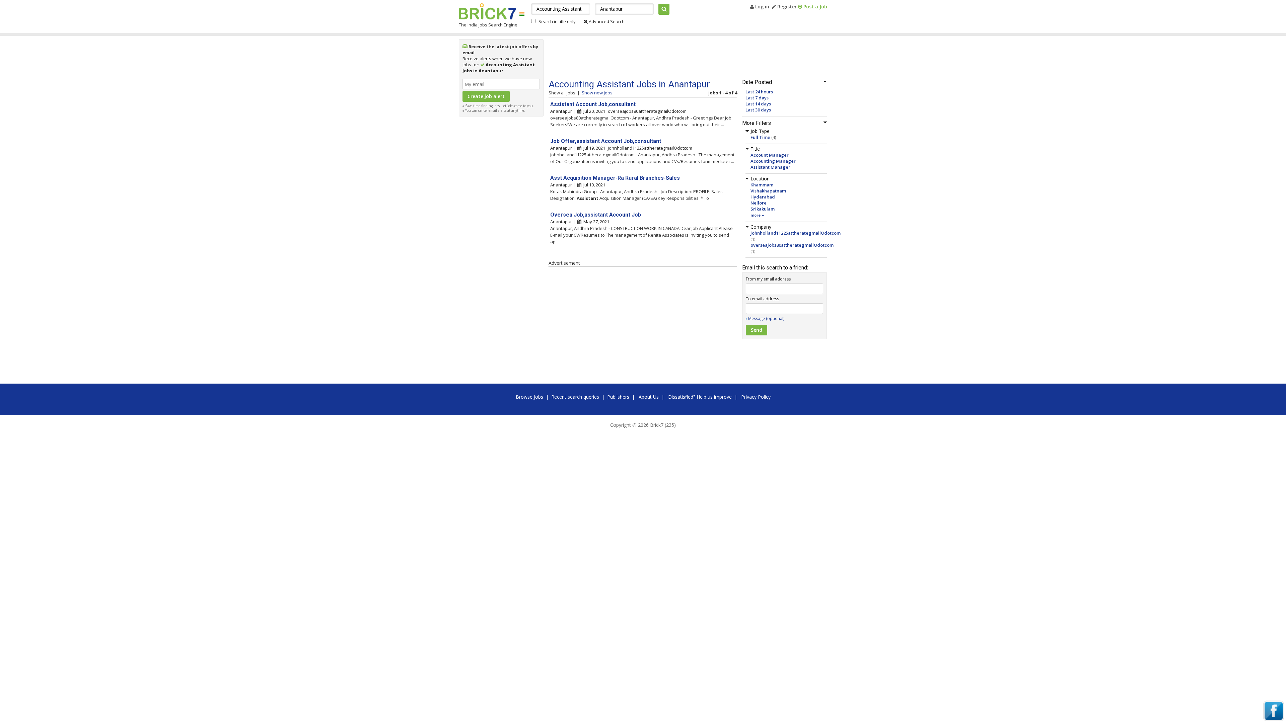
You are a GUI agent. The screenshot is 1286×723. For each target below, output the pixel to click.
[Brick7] (521, 14)
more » (757, 215)
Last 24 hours (759, 92)
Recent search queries (575, 397)
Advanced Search (606, 21)
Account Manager (770, 155)
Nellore (759, 203)
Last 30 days (758, 110)
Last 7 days (757, 98)
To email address (762, 299)
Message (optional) (766, 318)
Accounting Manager (773, 161)
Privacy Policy (756, 397)
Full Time (760, 137)
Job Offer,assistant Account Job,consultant (605, 141)
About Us (649, 397)
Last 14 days (758, 104)
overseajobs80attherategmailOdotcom (792, 245)
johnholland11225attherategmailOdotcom (796, 233)
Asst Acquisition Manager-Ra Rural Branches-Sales (615, 178)
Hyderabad (763, 197)
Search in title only (557, 21)
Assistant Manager (770, 167)
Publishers (618, 397)
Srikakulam (763, 209)
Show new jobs (597, 93)
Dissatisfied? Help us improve (700, 397)
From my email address (768, 279)
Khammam (762, 185)
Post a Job (814, 6)
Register (786, 6)
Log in (761, 6)
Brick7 (487, 11)
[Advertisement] (501, 220)
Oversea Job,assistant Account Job (595, 215)
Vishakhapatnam (768, 191)
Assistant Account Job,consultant (593, 104)
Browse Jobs (529, 397)
